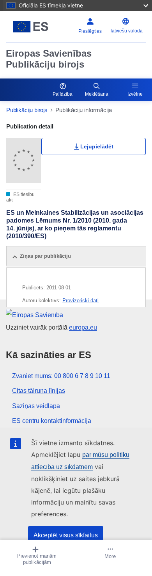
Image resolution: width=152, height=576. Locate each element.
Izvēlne (135, 94)
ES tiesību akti (20, 197)
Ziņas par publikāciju (45, 256)
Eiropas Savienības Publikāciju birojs (49, 59)
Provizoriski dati (80, 300)
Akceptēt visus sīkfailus (66, 535)
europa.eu (83, 327)
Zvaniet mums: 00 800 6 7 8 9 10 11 (61, 376)
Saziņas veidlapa (36, 406)
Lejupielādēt (96, 146)
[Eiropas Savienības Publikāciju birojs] (30, 26)
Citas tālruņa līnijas (38, 390)
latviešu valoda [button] (127, 31)
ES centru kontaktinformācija (51, 420)
